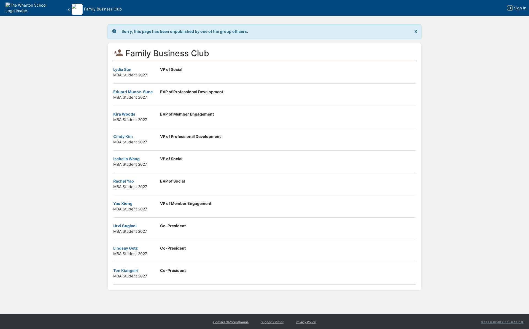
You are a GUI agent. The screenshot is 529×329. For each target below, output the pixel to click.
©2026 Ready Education (502, 321)
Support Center (272, 322)
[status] (185, 31)
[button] (28, 7)
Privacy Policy (306, 322)
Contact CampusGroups (231, 322)
